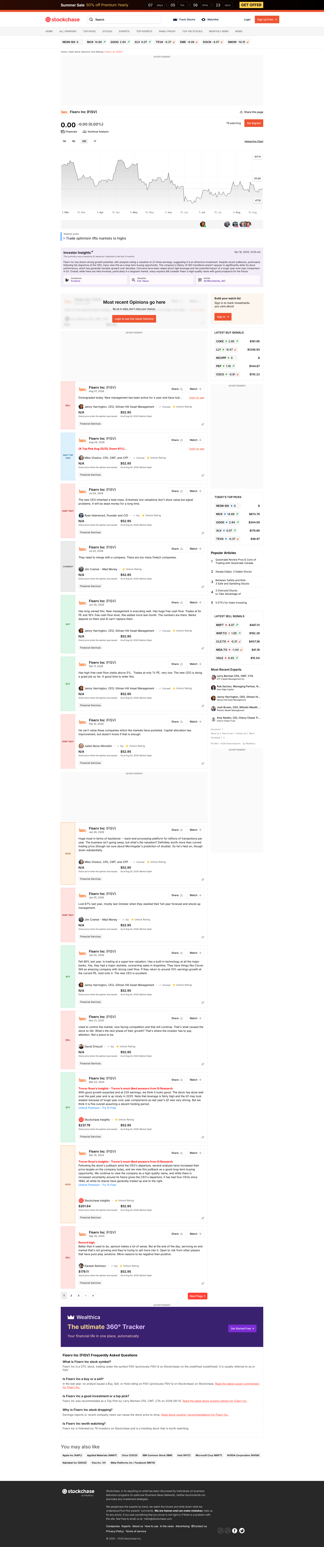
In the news (167, 1526)
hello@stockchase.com (158, 1518)
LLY (224, 349)
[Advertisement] (162, 82)
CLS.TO (226, 641)
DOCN (211, 42)
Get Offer (251, 5)
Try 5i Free (109, 1107)
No (138, 515)
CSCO (225, 374)
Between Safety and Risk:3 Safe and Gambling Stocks (232, 582)
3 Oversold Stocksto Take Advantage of (228, 592)
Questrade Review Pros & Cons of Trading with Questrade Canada (235, 561)
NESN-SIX (70, 42)
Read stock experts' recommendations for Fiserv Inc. (195, 1414)
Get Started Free (241, 1328)
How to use (227, 733)
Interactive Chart (254, 141)
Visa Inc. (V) (99, 1462)
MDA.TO (227, 649)
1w (64, 141)
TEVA (163, 42)
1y (95, 141)
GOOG (118, 42)
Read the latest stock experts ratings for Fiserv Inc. (215, 1401)
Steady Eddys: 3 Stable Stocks (233, 571)
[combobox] (124, 20)
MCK (94, 42)
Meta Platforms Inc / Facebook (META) (133, 1462)
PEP (223, 366)
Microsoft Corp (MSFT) (209, 1455)
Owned (166, 406)
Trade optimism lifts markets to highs (96, 238)
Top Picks (89, 31)
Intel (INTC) (184, 1455)
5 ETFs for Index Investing (231, 602)
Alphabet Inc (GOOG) (74, 1462)
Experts (124, 31)
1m (73, 141)
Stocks (107, 31)
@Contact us (199, 1526)
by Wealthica (249, 743)
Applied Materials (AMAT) (102, 1455)
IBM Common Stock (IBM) (157, 1455)
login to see (196, 397)
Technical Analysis (98, 131)
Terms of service (136, 1531)
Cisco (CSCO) (130, 1455)
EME (187, 42)
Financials (71, 131)
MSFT (225, 625)
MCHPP (224, 357)
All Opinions (67, 31)
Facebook (215, 737)
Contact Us (241, 733)
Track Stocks (187, 19)
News (238, 31)
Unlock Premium (88, 1107)
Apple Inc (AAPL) (72, 1455)
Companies (113, 1526)
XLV (141, 42)
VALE (225, 658)
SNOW (236, 42)
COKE (225, 341)
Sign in (221, 316)
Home (49, 31)
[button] (118, 406)
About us (215, 733)
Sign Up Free (265, 19)
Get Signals (254, 123)
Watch (193, 388)
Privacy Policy (115, 1531)
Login (247, 19)
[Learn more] (203, 424)
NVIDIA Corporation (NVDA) (243, 1455)
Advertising (183, 1526)
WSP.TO (226, 633)
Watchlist (213, 19)
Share (175, 388)
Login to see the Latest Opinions (134, 318)
